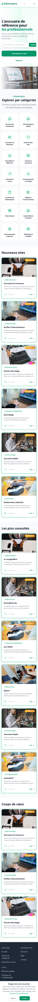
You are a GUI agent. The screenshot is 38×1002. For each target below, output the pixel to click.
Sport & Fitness (9, 499)
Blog (22, 956)
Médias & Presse (9, 599)
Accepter (25, 998)
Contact (24, 960)
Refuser (13, 998)
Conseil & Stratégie (10, 323)
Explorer (19, 60)
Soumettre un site (19, 53)
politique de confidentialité (19, 993)
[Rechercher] (24, 3)
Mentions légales (8, 971)
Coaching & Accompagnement (13, 411)
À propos (24, 952)
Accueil (4, 952)
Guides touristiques (10, 280)
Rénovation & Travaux (11, 367)
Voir (30, 294)
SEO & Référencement (11, 774)
